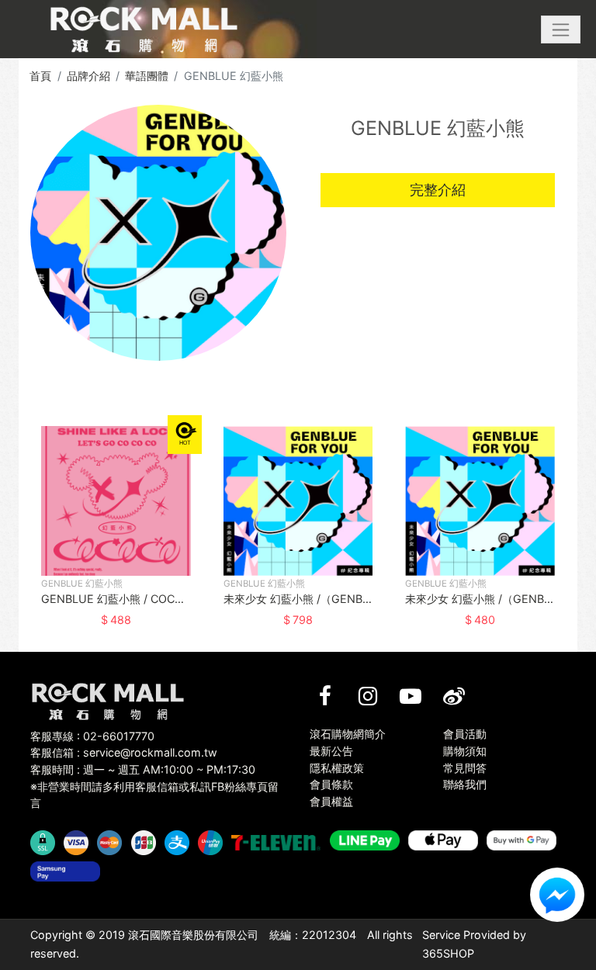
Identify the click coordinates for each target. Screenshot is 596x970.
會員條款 (331, 784)
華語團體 (146, 75)
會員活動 (465, 733)
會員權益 (331, 801)
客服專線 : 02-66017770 (92, 736)
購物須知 (465, 750)
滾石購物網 (143, 29)
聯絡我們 (465, 784)
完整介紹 (438, 190)
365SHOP (448, 953)
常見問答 (465, 767)
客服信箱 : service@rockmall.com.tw (123, 752)
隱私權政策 (337, 767)
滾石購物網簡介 (348, 733)
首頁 (40, 75)
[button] (560, 29)
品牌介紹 (88, 75)
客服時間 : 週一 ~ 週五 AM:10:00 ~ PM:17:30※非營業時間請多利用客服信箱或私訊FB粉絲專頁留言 (154, 786)
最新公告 (331, 750)
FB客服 (557, 895)
